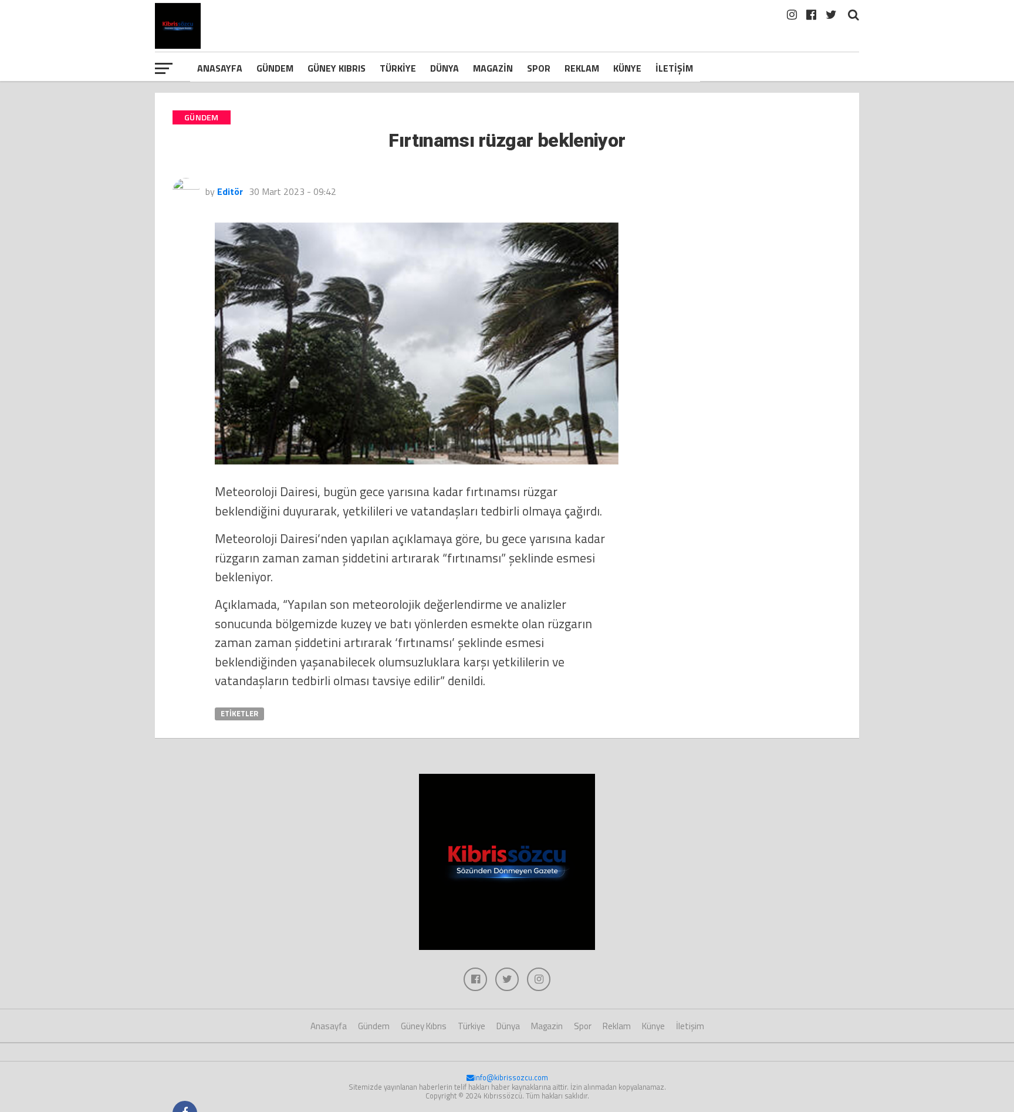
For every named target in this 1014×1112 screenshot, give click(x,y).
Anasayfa (219, 68)
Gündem (274, 68)
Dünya (444, 68)
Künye (627, 68)
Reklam (582, 68)
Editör (230, 191)
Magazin (493, 68)
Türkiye (398, 68)
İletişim (674, 68)
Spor (538, 68)
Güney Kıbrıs (336, 68)
